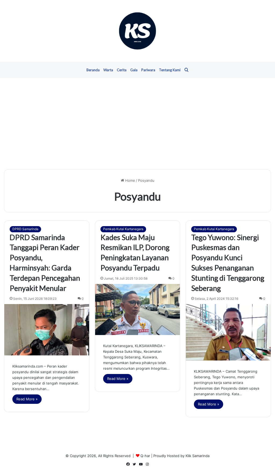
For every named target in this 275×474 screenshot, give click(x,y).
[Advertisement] (137, 123)
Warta (108, 70)
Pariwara (148, 70)
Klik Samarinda (197, 456)
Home (129, 180)
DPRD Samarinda (25, 229)
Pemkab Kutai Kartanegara (123, 229)
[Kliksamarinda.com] (137, 31)
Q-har (145, 456)
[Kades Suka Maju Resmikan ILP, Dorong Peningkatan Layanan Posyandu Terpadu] (137, 309)
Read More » (27, 399)
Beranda (93, 70)
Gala (134, 70)
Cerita (121, 70)
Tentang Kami (169, 70)
